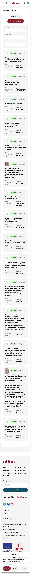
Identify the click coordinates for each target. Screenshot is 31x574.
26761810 (19, 273)
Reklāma (5, 516)
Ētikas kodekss (7, 522)
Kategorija (8, 34)
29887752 (19, 132)
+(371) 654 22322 (21, 467)
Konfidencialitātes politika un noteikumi (14, 535)
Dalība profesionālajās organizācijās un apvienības (14, 525)
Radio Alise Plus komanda (10, 532)
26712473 (19, 155)
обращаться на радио (20, 204)
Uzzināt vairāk (7, 564)
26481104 (19, 109)
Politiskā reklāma (8, 519)
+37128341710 (21, 90)
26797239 (19, 412)
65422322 (20, 301)
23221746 (19, 183)
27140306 (19, 335)
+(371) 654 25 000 (21, 470)
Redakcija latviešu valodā (28, 3)
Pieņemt (6, 568)
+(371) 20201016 (20, 473)
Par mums (6, 510)
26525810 (19, 248)
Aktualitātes (6, 513)
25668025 (19, 437)
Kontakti (5, 538)
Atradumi (14, 16)
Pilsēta (7, 27)
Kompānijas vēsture (9, 529)
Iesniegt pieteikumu (15, 21)
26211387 (19, 67)
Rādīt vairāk (15, 444)
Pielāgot (24, 568)
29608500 (20, 361)
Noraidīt (15, 568)
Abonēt (15, 490)
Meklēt (7, 41)
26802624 (20, 227)
